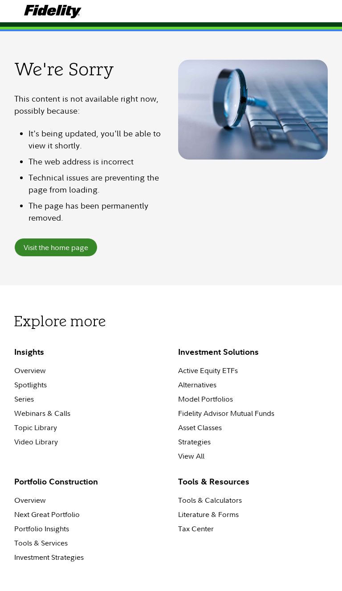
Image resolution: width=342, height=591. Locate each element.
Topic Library (35, 427)
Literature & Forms (208, 514)
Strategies (194, 442)
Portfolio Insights (41, 529)
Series (24, 399)
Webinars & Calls (42, 413)
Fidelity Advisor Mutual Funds (226, 413)
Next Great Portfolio (47, 514)
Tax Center (196, 529)
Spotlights (30, 385)
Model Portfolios (205, 399)
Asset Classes (200, 427)
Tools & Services (41, 543)
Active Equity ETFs (208, 370)
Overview (30, 370)
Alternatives (197, 385)
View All (191, 456)
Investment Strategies (49, 557)
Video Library (36, 442)
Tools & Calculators (210, 500)
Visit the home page (56, 247)
